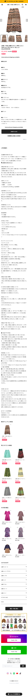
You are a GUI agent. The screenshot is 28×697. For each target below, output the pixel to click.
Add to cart (14, 131)
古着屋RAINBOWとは (7, 162)
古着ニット (3, 580)
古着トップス (4, 575)
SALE (2, 601)
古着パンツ (3, 593)
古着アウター (4, 584)
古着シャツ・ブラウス (5, 571)
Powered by (12, 683)
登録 (23, 666)
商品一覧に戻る (14, 608)
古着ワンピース (4, 567)
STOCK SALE (4, 597)
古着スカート (4, 588)
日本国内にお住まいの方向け (14, 135)
